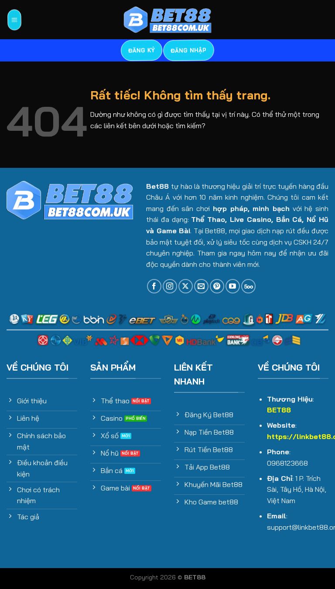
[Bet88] (167, 20)
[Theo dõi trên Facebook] (154, 286)
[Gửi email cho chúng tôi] (201, 286)
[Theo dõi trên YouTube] (233, 286)
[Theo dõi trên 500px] (248, 286)
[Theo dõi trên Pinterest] (217, 286)
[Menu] (14, 20)
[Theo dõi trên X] (185, 286)
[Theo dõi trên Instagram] (170, 286)
